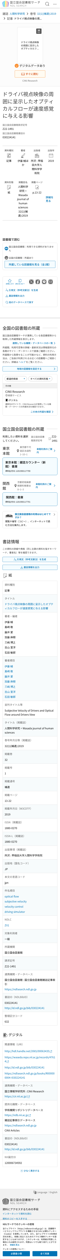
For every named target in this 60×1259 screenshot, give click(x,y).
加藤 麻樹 (10, 681)
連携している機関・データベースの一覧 (32, 343)
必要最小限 (16, 1253)
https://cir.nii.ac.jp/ (16, 1096)
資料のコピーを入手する (15, 1218)
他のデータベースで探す (21, 302)
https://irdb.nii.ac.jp (16, 1115)
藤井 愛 (9, 676)
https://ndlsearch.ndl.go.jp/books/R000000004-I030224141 (30, 1075)
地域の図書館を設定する (29, 368)
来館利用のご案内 (44, 450)
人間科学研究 (17, 14)
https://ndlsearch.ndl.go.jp (20, 989)
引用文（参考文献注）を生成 (23, 290)
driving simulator (15, 912)
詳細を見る (49, 199)
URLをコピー (20, 283)
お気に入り (10, 283)
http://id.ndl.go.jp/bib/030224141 (24, 1008)
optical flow (12, 896)
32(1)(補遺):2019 (46, 14)
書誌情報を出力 (16, 295)
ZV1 (7, 925)
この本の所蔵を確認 (41, 411)
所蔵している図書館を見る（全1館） (30, 264)
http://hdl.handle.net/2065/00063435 (27, 1051)
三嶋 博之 (10, 686)
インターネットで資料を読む (17, 1213)
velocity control (14, 906)
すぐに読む (32, 74)
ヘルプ (22, 362)
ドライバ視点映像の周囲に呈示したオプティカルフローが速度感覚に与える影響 (29, 606)
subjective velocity (16, 901)
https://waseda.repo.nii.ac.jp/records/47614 (30, 1059)
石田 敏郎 (10, 697)
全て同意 (44, 1253)
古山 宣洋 (10, 692)
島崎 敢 (9, 671)
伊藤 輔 (9, 666)
